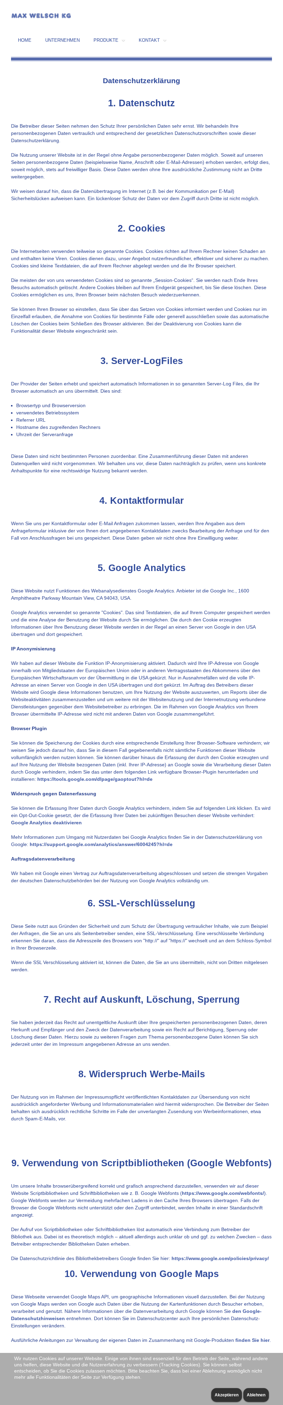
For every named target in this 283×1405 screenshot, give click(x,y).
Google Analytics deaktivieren (46, 822)
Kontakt (149, 40)
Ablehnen (256, 1395)
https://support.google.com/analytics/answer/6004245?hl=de (101, 844)
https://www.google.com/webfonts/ (223, 1193)
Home (24, 40)
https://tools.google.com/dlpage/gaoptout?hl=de (95, 779)
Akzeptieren (226, 1395)
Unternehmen (62, 40)
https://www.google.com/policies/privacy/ (220, 1258)
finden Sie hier (252, 1340)
